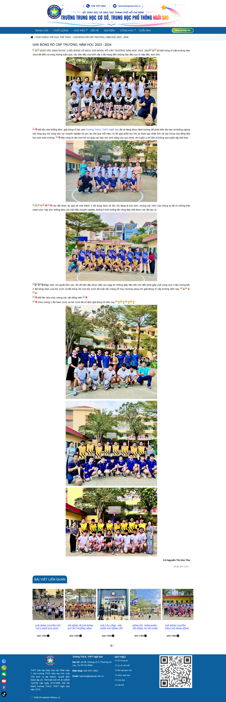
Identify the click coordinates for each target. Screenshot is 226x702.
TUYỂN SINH (145, 30)
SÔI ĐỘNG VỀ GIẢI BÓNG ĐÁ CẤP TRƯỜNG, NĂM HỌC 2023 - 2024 (80, 628)
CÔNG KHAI (126, 30)
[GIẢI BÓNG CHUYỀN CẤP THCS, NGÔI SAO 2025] (48, 604)
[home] (32, 37)
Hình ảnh (121, 680)
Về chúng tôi (122, 661)
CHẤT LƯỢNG (61, 30)
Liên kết (120, 685)
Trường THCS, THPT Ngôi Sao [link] (102, 129)
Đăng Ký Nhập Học (183, 30)
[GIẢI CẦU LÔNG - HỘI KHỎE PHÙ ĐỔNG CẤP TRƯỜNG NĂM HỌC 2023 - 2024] (113, 604)
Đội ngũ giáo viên (124, 670)
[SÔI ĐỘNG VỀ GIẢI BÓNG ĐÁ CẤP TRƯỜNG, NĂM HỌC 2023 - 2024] (80, 604)
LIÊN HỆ (94, 30)
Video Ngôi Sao (123, 675)
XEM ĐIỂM (109, 30)
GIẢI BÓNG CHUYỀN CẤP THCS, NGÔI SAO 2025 (48, 627)
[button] (111, 646)
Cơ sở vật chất (123, 665)
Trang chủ (41, 30)
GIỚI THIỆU (79, 30)
